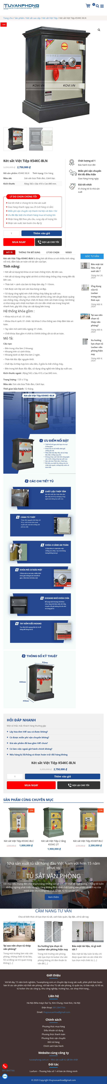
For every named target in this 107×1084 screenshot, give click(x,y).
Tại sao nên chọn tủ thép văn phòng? (97, 320)
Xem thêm (53, 897)
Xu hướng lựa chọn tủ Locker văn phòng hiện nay (97, 347)
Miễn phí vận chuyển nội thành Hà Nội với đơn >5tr (32, 211)
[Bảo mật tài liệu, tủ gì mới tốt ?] (85, 265)
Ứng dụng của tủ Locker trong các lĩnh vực (96, 293)
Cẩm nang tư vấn (53, 910)
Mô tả (9, 252)
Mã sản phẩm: (10, 173)
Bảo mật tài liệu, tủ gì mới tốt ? (97, 268)
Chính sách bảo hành (53, 1046)
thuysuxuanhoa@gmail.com (56, 1012)
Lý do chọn (52, 252)
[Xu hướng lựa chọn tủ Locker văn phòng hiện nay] (85, 341)
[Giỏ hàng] (88, 6)
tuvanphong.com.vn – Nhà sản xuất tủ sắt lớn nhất (53, 1059)
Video (68, 252)
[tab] (9, 252)
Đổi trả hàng (53, 1042)
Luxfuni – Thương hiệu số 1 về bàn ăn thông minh (53, 1071)
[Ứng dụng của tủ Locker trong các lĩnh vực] (85, 287)
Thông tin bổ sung (29, 252)
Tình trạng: (38, 173)
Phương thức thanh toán (53, 1034)
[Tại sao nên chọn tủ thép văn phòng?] (85, 316)
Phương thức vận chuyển (53, 1038)
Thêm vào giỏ (41, 233)
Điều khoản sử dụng (53, 1030)
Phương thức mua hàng (53, 1026)
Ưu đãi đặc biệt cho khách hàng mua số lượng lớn (31, 215)
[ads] (3, 190)
